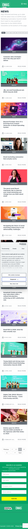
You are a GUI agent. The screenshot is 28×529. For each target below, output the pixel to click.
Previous (6, 449)
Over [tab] (23, 248)
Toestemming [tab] (5, 248)
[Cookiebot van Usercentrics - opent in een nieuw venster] (19, 244)
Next (20, 453)
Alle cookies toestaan (14, 275)
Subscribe (14, 498)
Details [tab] (14, 248)
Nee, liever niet (14, 283)
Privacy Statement (20, 526)
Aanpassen (13, 279)
